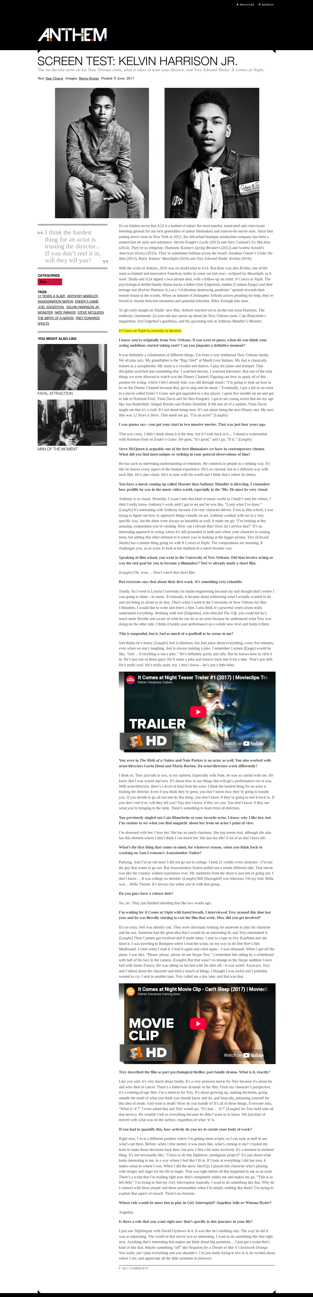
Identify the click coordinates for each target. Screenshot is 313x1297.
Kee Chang (54, 78)
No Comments (135, 1268)
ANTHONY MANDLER (82, 296)
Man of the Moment (58, 449)
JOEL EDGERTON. (51, 307)
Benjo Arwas (89, 78)
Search (267, 5)
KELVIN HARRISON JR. (83, 307)
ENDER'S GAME (87, 301)
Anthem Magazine (72, 34)
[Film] (50, 281)
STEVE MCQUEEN (91, 312)
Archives (247, 5)
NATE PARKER (65, 312)
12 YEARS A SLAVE (51, 296)
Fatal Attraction (55, 393)
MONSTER (45, 312)
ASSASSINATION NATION (55, 301)
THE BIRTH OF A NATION (56, 318)
